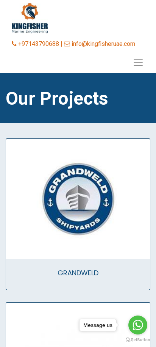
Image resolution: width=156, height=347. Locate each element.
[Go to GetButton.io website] (138, 339)
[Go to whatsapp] (137, 325)
